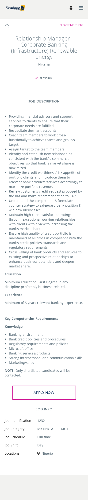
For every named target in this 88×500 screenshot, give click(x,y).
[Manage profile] (71, 8)
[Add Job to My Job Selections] (7, 25)
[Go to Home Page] (15, 8)
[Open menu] (80, 8)
